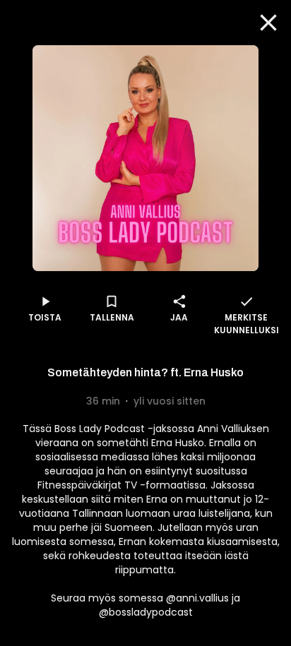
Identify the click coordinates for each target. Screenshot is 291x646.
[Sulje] (268, 22)
